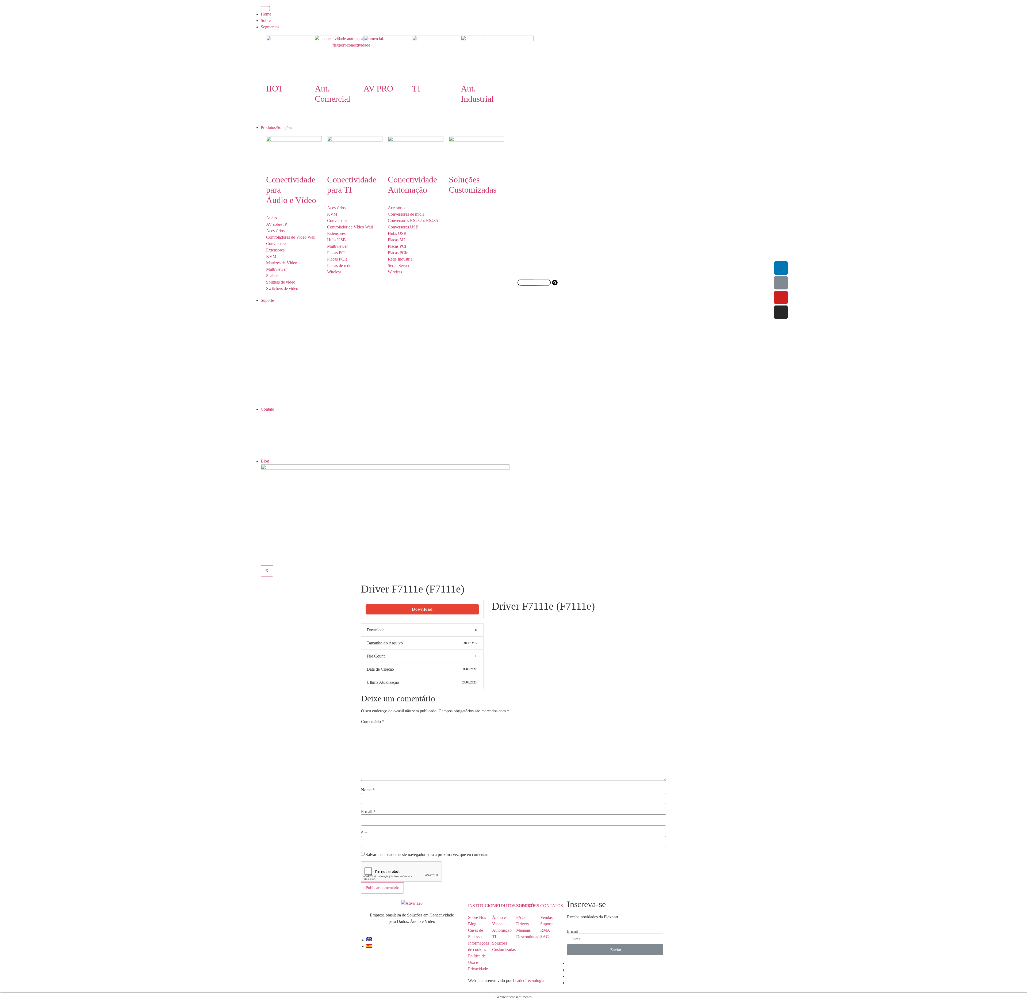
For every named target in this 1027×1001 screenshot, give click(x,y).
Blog (265, 461)
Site (364, 833)
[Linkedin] (781, 268)
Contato (267, 409)
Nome (368, 790)
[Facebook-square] (781, 282)
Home (266, 14)
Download (422, 609)
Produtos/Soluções (276, 127)
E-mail (368, 811)
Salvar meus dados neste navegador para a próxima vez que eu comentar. (427, 855)
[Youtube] (781, 297)
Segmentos (270, 27)
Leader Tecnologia (528, 980)
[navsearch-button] (538, 290)
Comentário (372, 722)
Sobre (266, 20)
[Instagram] (781, 312)
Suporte (267, 300)
